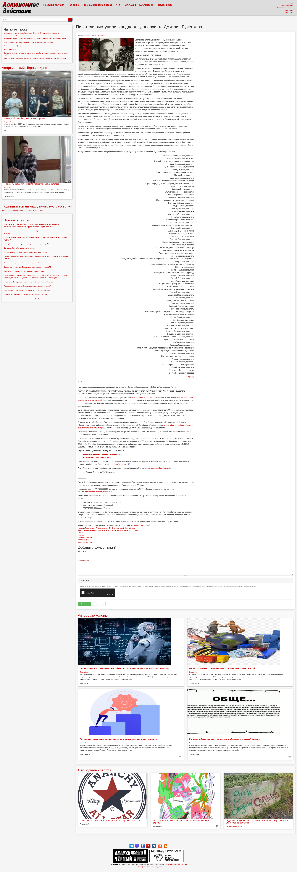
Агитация (130, 4)
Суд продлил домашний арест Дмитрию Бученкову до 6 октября (28, 42)
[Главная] (22, 8)
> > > (37, 298)
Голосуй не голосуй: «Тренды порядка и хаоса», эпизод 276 (27, 244)
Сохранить (85, 604)
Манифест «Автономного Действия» (151, 867)
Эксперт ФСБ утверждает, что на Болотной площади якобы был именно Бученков (35, 38)
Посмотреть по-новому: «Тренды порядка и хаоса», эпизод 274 (28, 286)
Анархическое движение (87, 530)
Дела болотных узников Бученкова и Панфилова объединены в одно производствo (35, 58)
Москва (81, 535)
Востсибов (84, 672)
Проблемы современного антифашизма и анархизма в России (110, 820)
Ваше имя (82, 551)
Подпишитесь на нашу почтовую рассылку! (37, 206)
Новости (81, 20)
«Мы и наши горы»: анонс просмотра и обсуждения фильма (27, 290)
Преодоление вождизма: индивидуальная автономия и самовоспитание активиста (118, 739)
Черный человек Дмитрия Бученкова (18, 46)
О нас (134, 867)
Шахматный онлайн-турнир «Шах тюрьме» (24, 118)
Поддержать (165, 4)
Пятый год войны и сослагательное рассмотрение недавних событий (222, 668)
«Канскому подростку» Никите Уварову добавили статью (31, 183)
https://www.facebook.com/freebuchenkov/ (101, 454)
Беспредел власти (104, 530)
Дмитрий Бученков (85, 537)
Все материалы (16, 219)
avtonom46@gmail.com (118, 464)
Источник (190, 376)
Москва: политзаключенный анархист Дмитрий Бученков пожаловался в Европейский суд (31, 34)
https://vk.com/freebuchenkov (96, 457)
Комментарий (84, 560)
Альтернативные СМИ (104, 528)
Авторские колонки (93, 615)
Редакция (101, 35)
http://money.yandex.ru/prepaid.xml (99, 491)
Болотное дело (83, 539)
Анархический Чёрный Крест (124, 528)
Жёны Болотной (10, 49)
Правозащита (117, 530)
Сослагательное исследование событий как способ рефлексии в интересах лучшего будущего (124, 668)
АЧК (118, 4)
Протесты (127, 530)
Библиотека (146, 4)
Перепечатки (90, 528)
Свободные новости (94, 769)
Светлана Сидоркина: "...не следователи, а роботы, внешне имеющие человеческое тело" (36, 54)
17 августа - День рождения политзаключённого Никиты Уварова (28, 282)
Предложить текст (53, 4)
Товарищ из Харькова (234, 826)
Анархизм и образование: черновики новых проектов (24, 271)
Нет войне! (74, 4)
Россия (80, 532)
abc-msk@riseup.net (139, 525)
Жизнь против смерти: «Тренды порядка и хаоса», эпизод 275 (27, 267)
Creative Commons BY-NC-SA (176, 864)
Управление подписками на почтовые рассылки (22, 210)
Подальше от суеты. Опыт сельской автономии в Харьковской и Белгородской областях (257, 821)
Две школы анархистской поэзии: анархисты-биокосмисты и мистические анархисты (36, 263)
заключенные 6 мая (85, 542)
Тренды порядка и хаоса (98, 4)
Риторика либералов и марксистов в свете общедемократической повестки (224, 739)
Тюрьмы (135, 530)
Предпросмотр (98, 604)
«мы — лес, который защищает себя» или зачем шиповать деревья (181, 821)
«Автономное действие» (142, 397)
